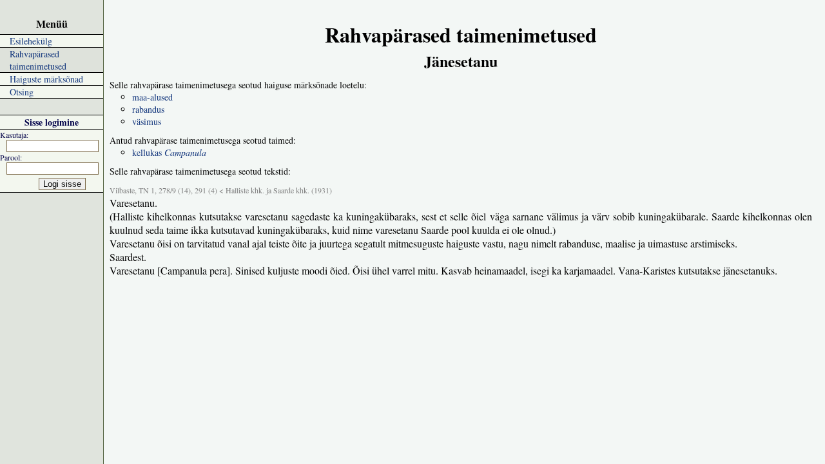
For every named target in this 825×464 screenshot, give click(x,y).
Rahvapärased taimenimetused (38, 60)
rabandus (148, 109)
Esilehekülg (31, 41)
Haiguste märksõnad (46, 79)
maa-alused (152, 97)
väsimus (146, 121)
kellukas (169, 152)
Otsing (22, 92)
